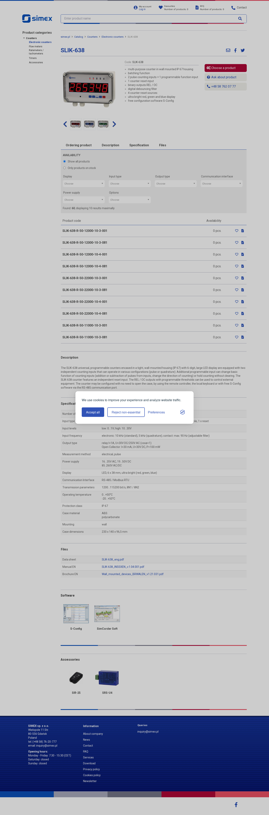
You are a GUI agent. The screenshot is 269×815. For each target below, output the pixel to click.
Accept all (93, 412)
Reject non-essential (126, 412)
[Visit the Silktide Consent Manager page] (182, 412)
